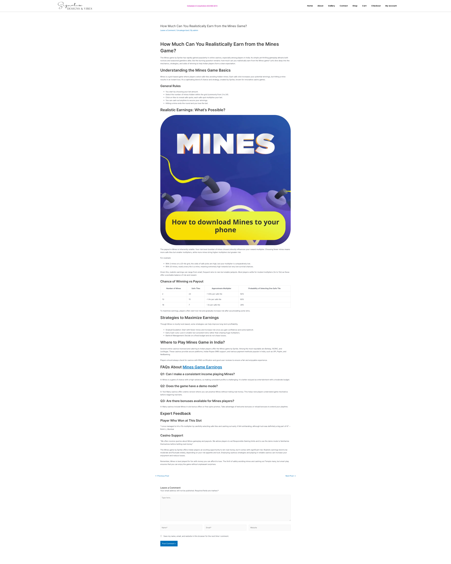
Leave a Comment (167, 30)
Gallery (331, 5)
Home (310, 5)
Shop (354, 5)
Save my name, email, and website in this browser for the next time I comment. (196, 536)
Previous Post (162, 476)
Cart (364, 5)
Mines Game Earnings (202, 367)
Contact (344, 5)
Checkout (376, 5)
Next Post (291, 476)
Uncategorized (183, 30)
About (320, 5)
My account (391, 5)
